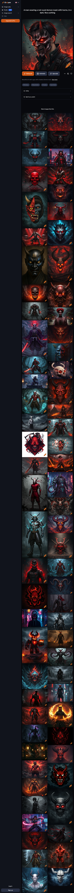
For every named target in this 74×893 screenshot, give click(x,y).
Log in (10, 886)
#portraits (53, 85)
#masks (44, 85)
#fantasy (26, 85)
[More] (64, 73)
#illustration (35, 85)
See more (54, 79)
